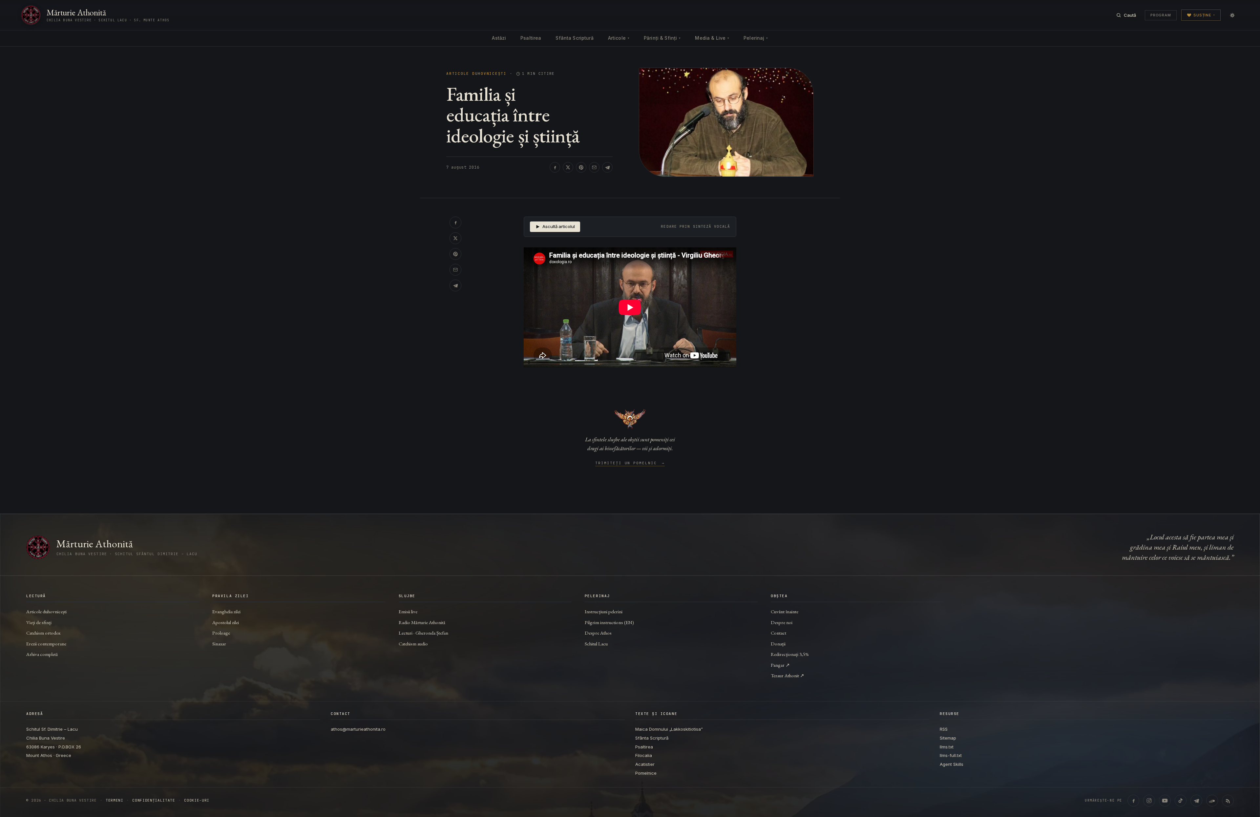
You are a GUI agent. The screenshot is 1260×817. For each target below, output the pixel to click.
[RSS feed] (1228, 801)
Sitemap (948, 738)
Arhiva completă (42, 654)
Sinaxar (219, 643)
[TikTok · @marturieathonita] (1180, 801)
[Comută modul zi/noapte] (1232, 15)
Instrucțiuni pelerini (603, 611)
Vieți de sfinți (39, 622)
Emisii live (408, 611)
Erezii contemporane (46, 643)
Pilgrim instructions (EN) (609, 622)
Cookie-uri (196, 800)
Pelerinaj (756, 38)
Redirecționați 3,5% (790, 654)
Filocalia (643, 755)
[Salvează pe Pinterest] (581, 167)
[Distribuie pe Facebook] (555, 167)
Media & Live (712, 38)
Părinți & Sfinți (662, 38)
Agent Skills (951, 764)
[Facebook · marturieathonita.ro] (1133, 801)
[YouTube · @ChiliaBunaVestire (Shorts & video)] (1165, 801)
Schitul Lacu (596, 643)
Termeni (114, 800)
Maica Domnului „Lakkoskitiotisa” (669, 729)
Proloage (221, 633)
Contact (778, 633)
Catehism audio (413, 643)
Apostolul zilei (225, 622)
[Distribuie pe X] (568, 167)
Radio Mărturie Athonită (422, 622)
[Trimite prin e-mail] (594, 167)
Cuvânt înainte (784, 611)
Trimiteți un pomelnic (630, 463)
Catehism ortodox (43, 633)
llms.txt (947, 746)
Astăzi (499, 38)
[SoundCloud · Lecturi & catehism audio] (1212, 801)
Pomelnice (646, 773)
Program (1160, 15)
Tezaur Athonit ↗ (787, 675)
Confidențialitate (153, 800)
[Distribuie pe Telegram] (607, 167)
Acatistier (645, 764)
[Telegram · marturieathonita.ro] (1196, 801)
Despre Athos (598, 633)
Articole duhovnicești (476, 73)
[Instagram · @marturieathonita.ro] (1149, 801)
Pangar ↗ (780, 665)
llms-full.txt (951, 755)
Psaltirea (530, 38)
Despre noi (781, 622)
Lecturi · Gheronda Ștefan (423, 633)
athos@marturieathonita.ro (358, 729)
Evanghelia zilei (226, 611)
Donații (778, 643)
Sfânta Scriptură (574, 38)
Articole (618, 38)
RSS (944, 729)
